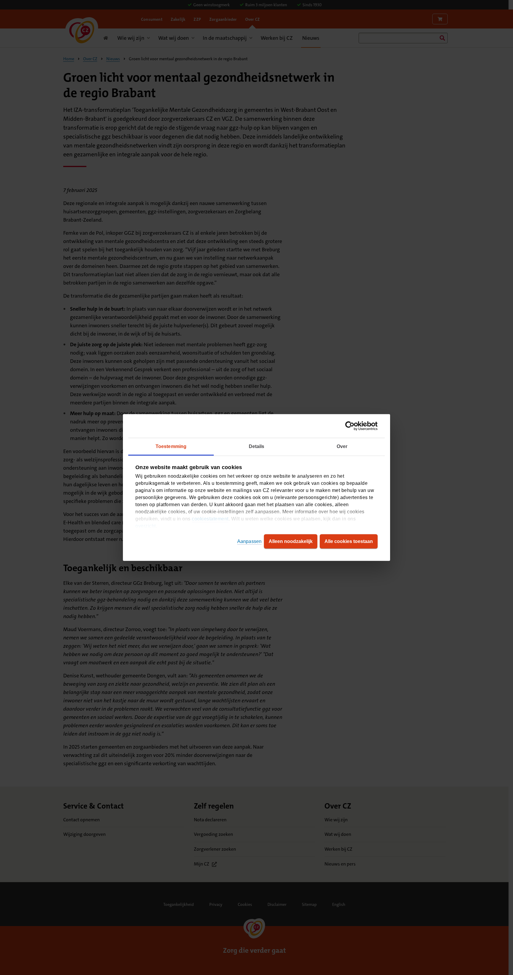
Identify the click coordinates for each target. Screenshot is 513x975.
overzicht (145, 525)
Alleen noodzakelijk (291, 541)
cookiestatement (210, 518)
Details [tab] (257, 446)
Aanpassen (249, 541)
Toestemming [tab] (171, 446)
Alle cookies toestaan (348, 541)
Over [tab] (342, 446)
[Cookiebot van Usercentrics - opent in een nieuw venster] (352, 426)
